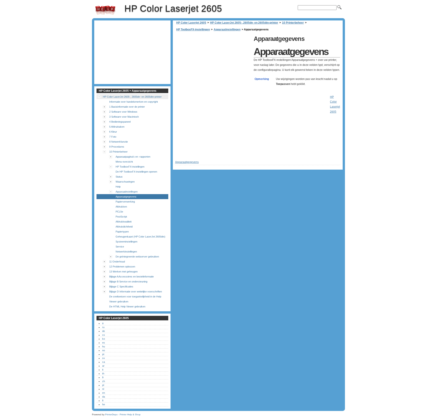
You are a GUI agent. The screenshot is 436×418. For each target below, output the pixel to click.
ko (103, 338)
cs (103, 335)
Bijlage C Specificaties (121, 286)
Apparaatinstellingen (227, 29)
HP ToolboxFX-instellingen (193, 29)
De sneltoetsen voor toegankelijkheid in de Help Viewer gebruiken (135, 299)
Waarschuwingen (125, 181)
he (103, 404)
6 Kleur (113, 131)
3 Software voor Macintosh (124, 116)
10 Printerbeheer (293, 22)
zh (103, 381)
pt (103, 354)
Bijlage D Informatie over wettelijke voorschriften (135, 291)
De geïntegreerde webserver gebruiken (137, 256)
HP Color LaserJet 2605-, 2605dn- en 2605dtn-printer (244, 22)
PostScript (121, 216)
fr (103, 377)
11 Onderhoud (117, 261)
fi (102, 400)
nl (103, 389)
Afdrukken (121, 206)
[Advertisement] (213, 66)
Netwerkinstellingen (126, 251)
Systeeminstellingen (126, 241)
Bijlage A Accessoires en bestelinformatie (131, 276)
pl (103, 385)
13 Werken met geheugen (123, 271)
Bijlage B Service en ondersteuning (128, 281)
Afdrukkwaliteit (123, 221)
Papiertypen (122, 231)
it (102, 369)
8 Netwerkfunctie (118, 141)
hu (103, 346)
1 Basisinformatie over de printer (127, 106)
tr (103, 323)
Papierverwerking (125, 201)
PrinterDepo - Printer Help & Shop (123, 414)
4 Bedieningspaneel (120, 121)
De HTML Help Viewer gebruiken (127, 306)
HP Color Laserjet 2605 (105, 10)
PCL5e (119, 211)
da (103, 396)
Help (118, 186)
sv (103, 358)
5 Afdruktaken (116, 126)
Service (120, 246)
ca (103, 362)
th (103, 373)
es (103, 342)
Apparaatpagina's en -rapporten (133, 156)
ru (103, 327)
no (103, 350)
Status (119, 176)
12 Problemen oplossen (122, 266)
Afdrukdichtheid (124, 226)
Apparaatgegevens (126, 196)
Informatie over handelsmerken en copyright (133, 101)
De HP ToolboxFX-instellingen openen (136, 171)
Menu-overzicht (124, 161)
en (103, 392)
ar (103, 365)
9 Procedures (116, 146)
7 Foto (112, 136)
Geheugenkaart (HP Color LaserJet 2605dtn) (140, 236)
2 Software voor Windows (123, 111)
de (103, 331)
